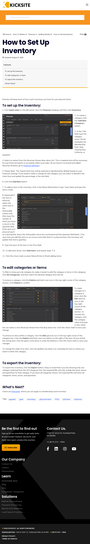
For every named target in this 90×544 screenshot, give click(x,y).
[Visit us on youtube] (74, 449)
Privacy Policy (8, 536)
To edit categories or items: (15, 75)
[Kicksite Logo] (16, 5)
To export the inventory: (14, 79)
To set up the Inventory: (14, 71)
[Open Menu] (87, 4)
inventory (31, 399)
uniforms (78, 399)
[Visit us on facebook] (48, 449)
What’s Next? (10, 83)
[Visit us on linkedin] (56, 449)
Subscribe (12, 447)
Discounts (15, 391)
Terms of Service (9, 539)
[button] (83, 34)
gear (21, 399)
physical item (45, 399)
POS (57, 399)
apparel (12, 399)
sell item (66, 399)
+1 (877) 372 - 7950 (56, 442)
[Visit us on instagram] (65, 449)
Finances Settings (31, 165)
